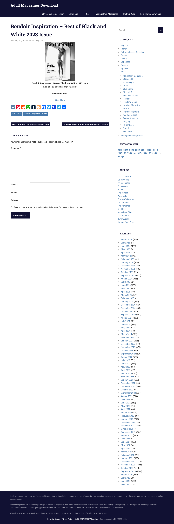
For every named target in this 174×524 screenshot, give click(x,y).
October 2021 (127, 429)
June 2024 (126, 324)
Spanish (124, 68)
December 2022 (128, 383)
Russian (124, 65)
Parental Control (53, 519)
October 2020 (127, 468)
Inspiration (36, 114)
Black (19, 114)
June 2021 (126, 442)
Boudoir (26, 114)
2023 (131, 150)
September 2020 (128, 471)
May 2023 (125, 367)
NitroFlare (60, 100)
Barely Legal (128, 82)
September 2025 (128, 275)
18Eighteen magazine (133, 76)
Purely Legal (128, 125)
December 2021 (128, 422)
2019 (155, 150)
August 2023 (126, 357)
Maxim (126, 108)
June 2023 (126, 363)
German (124, 55)
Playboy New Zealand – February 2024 (31, 124)
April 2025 (125, 292)
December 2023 (128, 344)
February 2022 (127, 416)
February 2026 (127, 259)
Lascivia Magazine (131, 105)
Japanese (125, 62)
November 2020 (128, 465)
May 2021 (125, 445)
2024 (125, 150)
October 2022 (127, 390)
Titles (123, 71)
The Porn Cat (123, 215)
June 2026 (126, 246)
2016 (132, 153)
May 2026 (125, 249)
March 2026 (126, 256)
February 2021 (127, 455)
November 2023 (128, 347)
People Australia (130, 118)
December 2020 (128, 461)
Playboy (126, 121)
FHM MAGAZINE (130, 95)
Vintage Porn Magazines (107, 14)
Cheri (125, 85)
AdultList (122, 209)
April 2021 (125, 448)
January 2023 (127, 380)
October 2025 (127, 272)
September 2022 (128, 393)
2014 (145, 153)
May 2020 (125, 484)
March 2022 (126, 412)
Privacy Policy (67, 519)
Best (13, 114)
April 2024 (125, 331)
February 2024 (127, 337)
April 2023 (125, 370)
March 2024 (126, 334)
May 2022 (125, 406)
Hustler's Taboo (130, 102)
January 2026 (127, 262)
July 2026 (125, 243)
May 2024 (125, 327)
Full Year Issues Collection (52, 14)
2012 (157, 153)
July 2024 (125, 321)
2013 (151, 153)
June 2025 (126, 285)
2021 (143, 150)
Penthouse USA (130, 115)
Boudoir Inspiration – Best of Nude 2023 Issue (85, 124)
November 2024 (128, 308)
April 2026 (125, 252)
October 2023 (127, 350)
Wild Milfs (127, 131)
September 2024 (128, 314)
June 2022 (126, 403)
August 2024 (126, 318)
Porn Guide (123, 186)
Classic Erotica (124, 176)
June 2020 (126, 481)
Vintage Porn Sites (126, 222)
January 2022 (127, 419)
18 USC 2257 (79, 519)
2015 (138, 153)
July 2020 (125, 478)
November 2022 (128, 386)
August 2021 (126, 435)
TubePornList (124, 202)
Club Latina (128, 89)
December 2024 (128, 305)
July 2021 (125, 439)
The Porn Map (124, 206)
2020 (149, 150)
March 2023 (126, 373)
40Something (129, 79)
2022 (137, 150)
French (124, 49)
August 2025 (126, 279)
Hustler (126, 99)
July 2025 (125, 282)
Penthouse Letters (131, 112)
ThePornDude (129, 14)
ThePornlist (123, 193)
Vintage (121, 156)
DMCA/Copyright (91, 519)
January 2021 (127, 458)
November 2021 (128, 425)
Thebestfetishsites (126, 199)
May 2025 (125, 288)
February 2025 (127, 298)
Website (14, 200)
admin (31, 40)
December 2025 (128, 265)
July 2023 (125, 360)
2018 (120, 153)
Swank (126, 128)
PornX (120, 189)
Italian (124, 58)
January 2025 (127, 301)
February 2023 (127, 376)
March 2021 (126, 452)
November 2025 (128, 269)
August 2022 (126, 396)
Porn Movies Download (150, 14)
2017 (126, 153)
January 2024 (127, 341)
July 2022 (125, 399)
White (44, 114)
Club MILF (127, 92)
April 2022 (125, 409)
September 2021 (128, 432)
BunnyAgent (123, 219)
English (39, 40)
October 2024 (127, 311)
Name (14, 184)
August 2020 (126, 474)
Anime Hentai (124, 183)
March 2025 (126, 295)
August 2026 (126, 239)
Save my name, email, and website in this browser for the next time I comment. (49, 207)
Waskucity (122, 196)
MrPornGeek (123, 180)
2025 (120, 150)
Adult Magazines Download (34, 5)
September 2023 (128, 354)
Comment (16, 148)
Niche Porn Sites (125, 212)
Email (14, 192)
